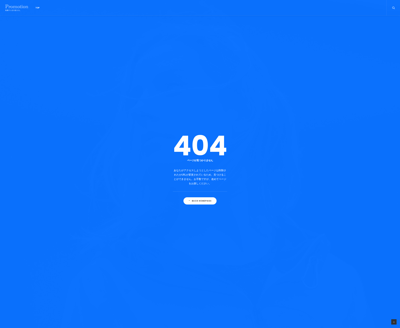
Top (37, 7)
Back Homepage (202, 200)
